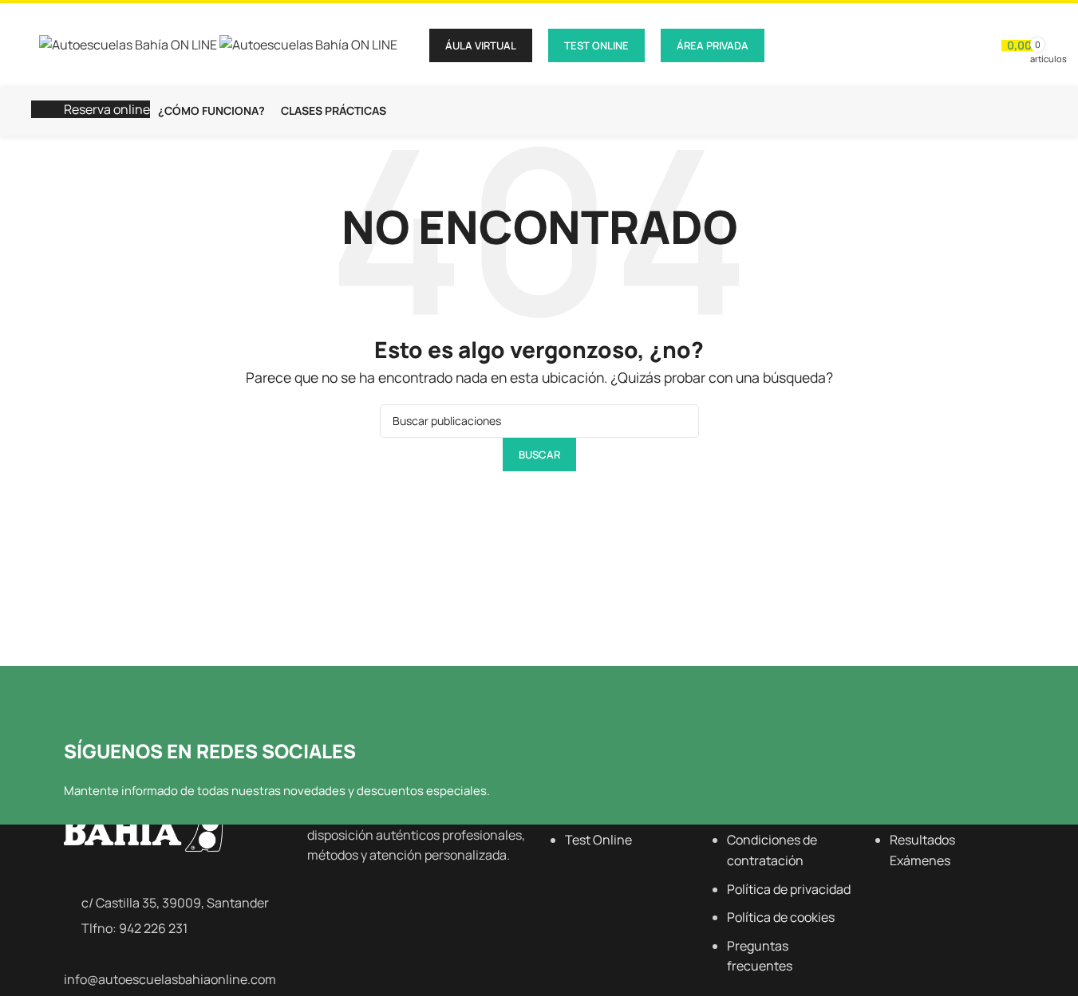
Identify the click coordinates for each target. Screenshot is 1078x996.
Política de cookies (781, 917)
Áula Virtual (480, 45)
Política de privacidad (789, 889)
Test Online (596, 45)
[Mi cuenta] (979, 45)
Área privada (712, 45)
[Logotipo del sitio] (129, 44)
